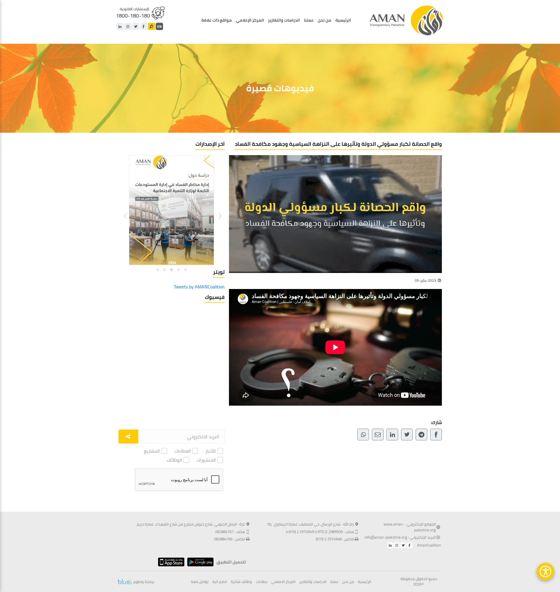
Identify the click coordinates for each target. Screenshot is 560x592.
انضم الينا (219, 582)
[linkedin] (120, 26)
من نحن (324, 20)
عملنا (309, 20)
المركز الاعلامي (283, 582)
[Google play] (199, 562)
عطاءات (261, 582)
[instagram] (128, 26)
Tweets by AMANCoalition (199, 286)
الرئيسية (343, 20)
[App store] (169, 562)
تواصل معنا (200, 582)
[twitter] (135, 26)
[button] (217, 211)
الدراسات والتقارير (284, 20)
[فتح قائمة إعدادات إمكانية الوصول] (545, 571)
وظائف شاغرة (241, 582)
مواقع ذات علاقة (216, 20)
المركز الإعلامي (250, 20)
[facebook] (143, 26)
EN (159, 26)
